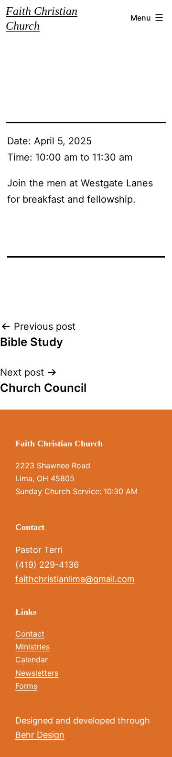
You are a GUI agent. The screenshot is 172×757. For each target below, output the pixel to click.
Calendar (31, 659)
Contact (29, 633)
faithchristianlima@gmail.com (75, 579)
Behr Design (39, 735)
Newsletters (36, 673)
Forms (26, 686)
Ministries (32, 646)
